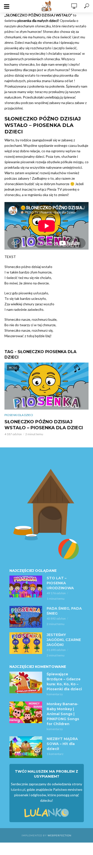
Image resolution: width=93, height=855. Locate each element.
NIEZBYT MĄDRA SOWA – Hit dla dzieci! (62, 744)
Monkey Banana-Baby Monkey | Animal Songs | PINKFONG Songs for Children (63, 714)
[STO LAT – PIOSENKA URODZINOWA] (25, 586)
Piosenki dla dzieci (18, 415)
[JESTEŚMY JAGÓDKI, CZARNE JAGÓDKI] (25, 643)
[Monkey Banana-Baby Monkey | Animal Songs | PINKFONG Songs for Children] (25, 712)
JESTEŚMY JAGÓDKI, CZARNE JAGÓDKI (64, 640)
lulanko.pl (18, 789)
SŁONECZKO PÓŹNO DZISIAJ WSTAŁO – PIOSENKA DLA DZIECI (43, 424)
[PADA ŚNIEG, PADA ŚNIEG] (25, 617)
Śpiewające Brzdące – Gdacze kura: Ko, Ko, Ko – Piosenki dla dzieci (64, 681)
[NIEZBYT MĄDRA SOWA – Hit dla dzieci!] (25, 747)
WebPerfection (59, 835)
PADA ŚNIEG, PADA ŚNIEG (64, 611)
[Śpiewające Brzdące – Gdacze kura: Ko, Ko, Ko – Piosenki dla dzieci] (25, 683)
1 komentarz (55, 754)
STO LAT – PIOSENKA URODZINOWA (60, 583)
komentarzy (55, 694)
